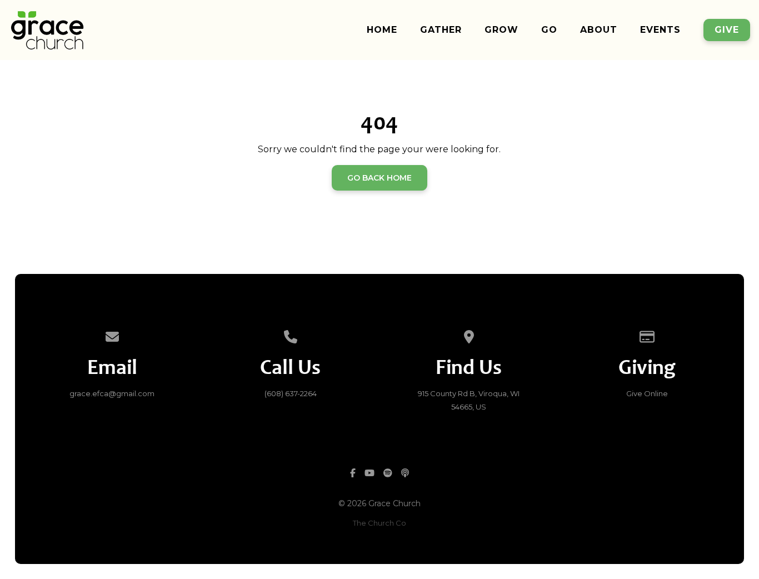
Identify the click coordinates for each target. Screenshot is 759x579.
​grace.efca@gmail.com (111, 393)
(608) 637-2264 (290, 393)
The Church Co (379, 522)
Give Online (647, 393)
